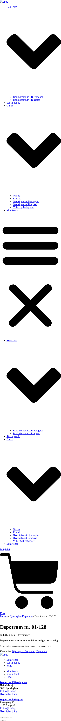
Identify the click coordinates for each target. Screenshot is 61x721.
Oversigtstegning (8, 694)
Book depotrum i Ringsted (26, 99)
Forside (4, 616)
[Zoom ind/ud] (1, 717)
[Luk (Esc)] (11, 717)
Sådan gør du (13, 102)
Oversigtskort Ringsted (25, 204)
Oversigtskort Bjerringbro (26, 201)
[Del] (8, 717)
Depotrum (41, 651)
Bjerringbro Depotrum (21, 616)
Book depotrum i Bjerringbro (28, 97)
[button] (30, 275)
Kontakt (17, 198)
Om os (16, 195)
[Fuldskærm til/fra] (4, 717)
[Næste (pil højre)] (4, 720)
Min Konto (12, 210)
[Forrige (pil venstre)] (1, 720)
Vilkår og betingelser (23, 207)
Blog (9, 665)
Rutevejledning (8, 691)
